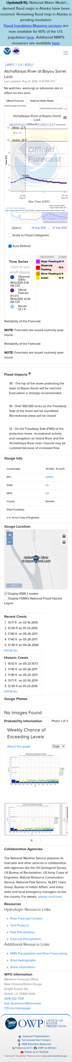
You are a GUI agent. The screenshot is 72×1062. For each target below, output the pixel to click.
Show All (11, 650)
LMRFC (10, 65)
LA (47, 485)
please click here (50, 897)
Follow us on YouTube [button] (36, 1052)
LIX (20, 65)
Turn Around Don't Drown (35, 1040)
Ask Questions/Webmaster (22, 1003)
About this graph (19, 747)
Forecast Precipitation (25, 939)
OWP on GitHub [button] (46, 1048)
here (30, 37)
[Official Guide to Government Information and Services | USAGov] (11, 1023)
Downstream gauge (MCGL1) (51, 109)
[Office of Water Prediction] (42, 1023)
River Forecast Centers (26, 919)
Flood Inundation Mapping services (33, 25)
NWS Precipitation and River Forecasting (38, 953)
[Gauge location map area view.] (64, 542)
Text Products (19, 925)
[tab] (15, 101)
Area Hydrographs (23, 960)
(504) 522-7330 (14, 999)
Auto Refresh (21, 246)
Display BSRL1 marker (23, 594)
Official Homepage (17, 1008)
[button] (67, 3)
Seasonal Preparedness (35, 1036)
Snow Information (22, 967)
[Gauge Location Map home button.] (64, 536)
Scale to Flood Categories (30, 235)
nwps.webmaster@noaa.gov (54, 1056)
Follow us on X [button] (23, 1048)
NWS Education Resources (36, 1044)
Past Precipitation (22, 932)
